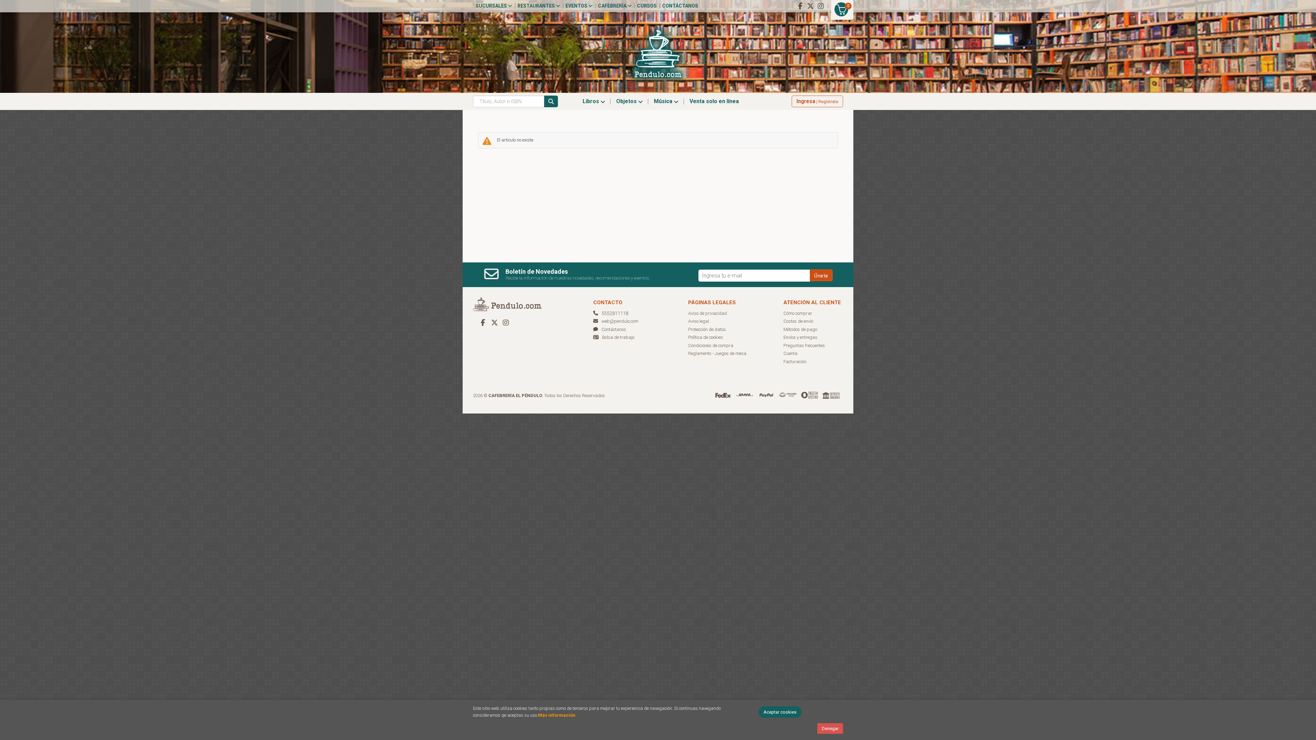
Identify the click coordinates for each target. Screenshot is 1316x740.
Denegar (830, 728)
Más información (556, 715)
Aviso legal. (699, 321)
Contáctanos (680, 6)
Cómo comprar (797, 313)
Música (664, 101)
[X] (810, 6)
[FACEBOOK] (800, 6)
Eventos (576, 6)
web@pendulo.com (619, 321)
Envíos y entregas (800, 337)
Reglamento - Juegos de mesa (717, 353)
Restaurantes (536, 6)
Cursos (647, 6)
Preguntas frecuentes (804, 345)
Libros (591, 101)
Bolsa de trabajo (618, 337)
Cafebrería (612, 6)
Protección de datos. (707, 329)
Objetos (627, 101)
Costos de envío (798, 321)
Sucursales (492, 6)
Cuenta (790, 353)
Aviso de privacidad (707, 313)
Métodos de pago (800, 329)
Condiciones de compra (710, 345)
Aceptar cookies (780, 712)
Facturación (794, 361)
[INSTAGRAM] (821, 6)
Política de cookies (705, 337)
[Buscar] (551, 101)
